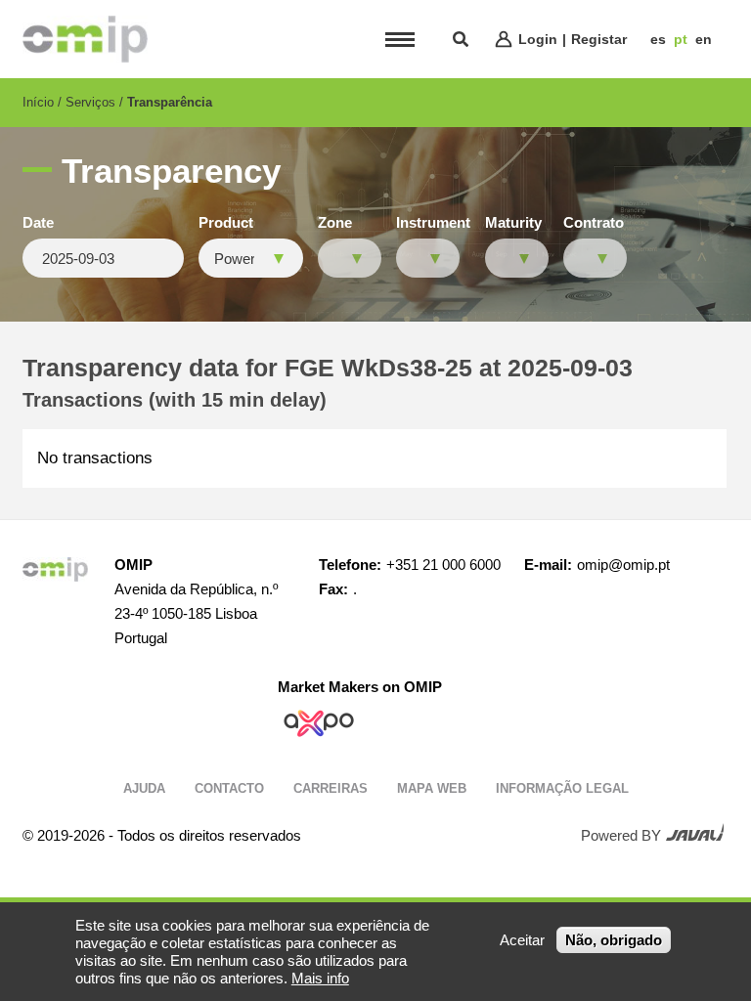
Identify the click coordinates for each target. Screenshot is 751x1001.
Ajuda (144, 788)
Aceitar (522, 940)
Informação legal (562, 788)
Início (38, 102)
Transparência (169, 102)
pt (680, 39)
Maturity (513, 223)
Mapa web (431, 788)
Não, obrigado (613, 940)
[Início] (85, 39)
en (703, 39)
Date (38, 223)
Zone (335, 223)
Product (226, 223)
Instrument (433, 223)
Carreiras (330, 788)
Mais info (320, 978)
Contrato (593, 223)
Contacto (229, 788)
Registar (599, 39)
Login (537, 39)
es (658, 39)
